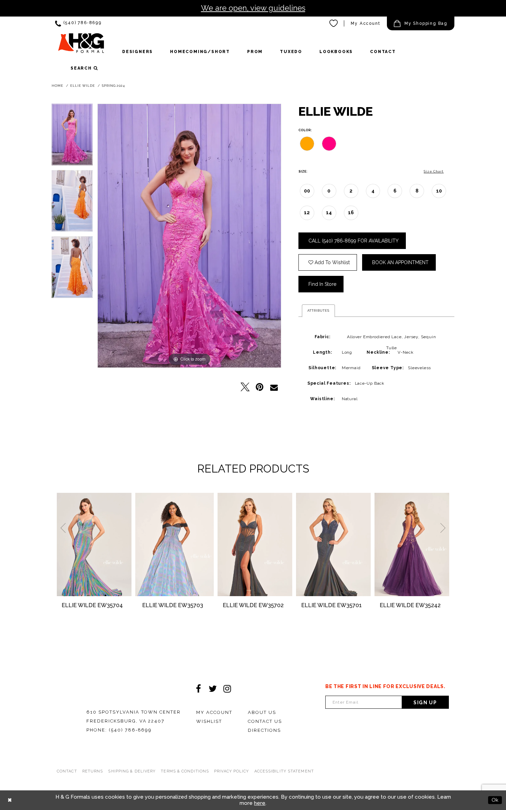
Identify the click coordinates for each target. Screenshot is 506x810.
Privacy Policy (231, 771)
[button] (420, 23)
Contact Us (265, 721)
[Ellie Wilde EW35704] (94, 544)
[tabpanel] (72, 137)
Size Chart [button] (434, 171)
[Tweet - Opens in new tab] (245, 387)
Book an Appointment (400, 262)
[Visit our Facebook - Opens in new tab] (198, 689)
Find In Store (322, 284)
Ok (495, 800)
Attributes (318, 310)
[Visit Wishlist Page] (334, 23)
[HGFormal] (81, 46)
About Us (262, 712)
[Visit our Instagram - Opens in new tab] (227, 689)
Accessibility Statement (284, 771)
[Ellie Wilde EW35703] (174, 544)
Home (57, 85)
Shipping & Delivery (132, 771)
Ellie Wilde (82, 85)
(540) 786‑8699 (130, 730)
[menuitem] (78, 24)
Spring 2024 (113, 85)
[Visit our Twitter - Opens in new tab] (212, 689)
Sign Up (425, 702)
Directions (264, 730)
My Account (365, 23)
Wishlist (209, 721)
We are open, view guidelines (253, 7)
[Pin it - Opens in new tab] (259, 387)
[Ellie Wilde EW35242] (412, 544)
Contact (67, 771)
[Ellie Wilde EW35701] (333, 544)
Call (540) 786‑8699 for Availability (353, 240)
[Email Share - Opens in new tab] (274, 387)
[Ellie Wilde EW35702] (255, 544)
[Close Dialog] (9, 800)
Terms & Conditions (185, 771)
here (259, 803)
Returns (92, 771)
